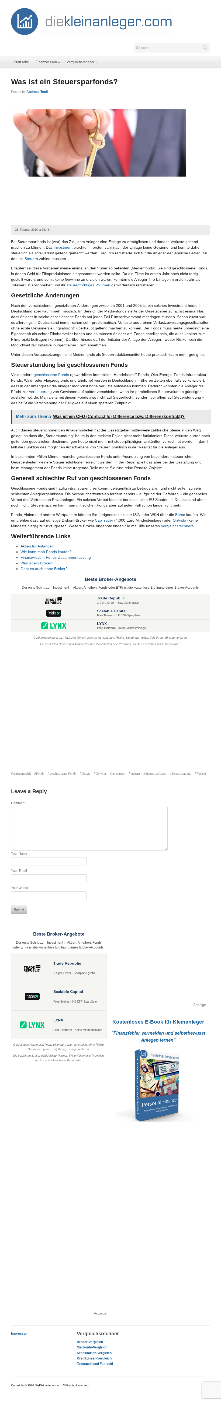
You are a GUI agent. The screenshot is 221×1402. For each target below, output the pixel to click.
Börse (180, 514)
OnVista (179, 520)
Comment (18, 803)
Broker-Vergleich (90, 1342)
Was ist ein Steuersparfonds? (64, 82)
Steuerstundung (181, 773)
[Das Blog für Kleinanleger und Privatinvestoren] (92, 21)
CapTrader (104, 520)
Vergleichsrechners (177, 526)
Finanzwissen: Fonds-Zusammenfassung (55, 557)
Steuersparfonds (155, 773)
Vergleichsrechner (82, 62)
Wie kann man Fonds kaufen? (46, 552)
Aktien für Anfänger (36, 546)
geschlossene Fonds (51, 375)
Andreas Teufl (37, 92)
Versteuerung (40, 391)
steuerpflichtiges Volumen (88, 285)
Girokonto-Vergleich (92, 1347)
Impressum (20, 1334)
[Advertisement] (110, 709)
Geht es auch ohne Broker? (44, 569)
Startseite (21, 62)
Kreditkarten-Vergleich (94, 1353)
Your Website (20, 888)
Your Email (19, 871)
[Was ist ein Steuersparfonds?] (98, 143)
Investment (63, 247)
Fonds (40, 773)
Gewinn (101, 773)
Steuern (31, 258)
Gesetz (86, 773)
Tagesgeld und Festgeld (95, 1364)
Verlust (201, 773)
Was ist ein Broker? (36, 563)
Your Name (19, 853)
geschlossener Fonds (63, 773)
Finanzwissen (48, 62)
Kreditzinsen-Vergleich (94, 1358)
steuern (135, 773)
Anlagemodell (22, 773)
